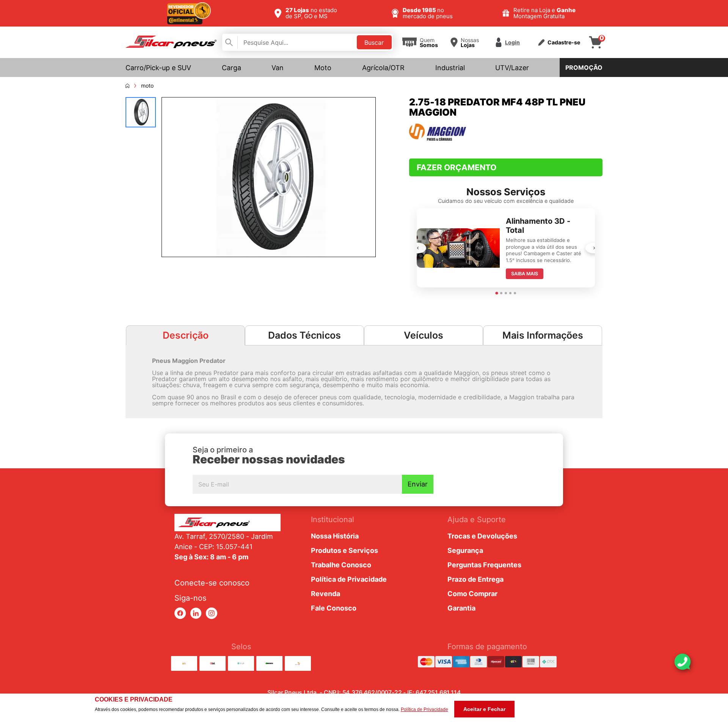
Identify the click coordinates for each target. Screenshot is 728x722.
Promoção (583, 67)
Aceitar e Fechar (484, 709)
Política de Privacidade (349, 579)
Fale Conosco (333, 608)
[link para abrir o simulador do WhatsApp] (682, 662)
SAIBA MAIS (524, 273)
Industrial (450, 68)
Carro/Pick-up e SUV (158, 68)
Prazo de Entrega (475, 579)
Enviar (418, 484)
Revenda (325, 594)
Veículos (423, 335)
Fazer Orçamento (456, 167)
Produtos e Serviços (344, 550)
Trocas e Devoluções (482, 536)
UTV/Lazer (512, 68)
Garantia (461, 608)
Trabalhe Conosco (341, 565)
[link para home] (171, 46)
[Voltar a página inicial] (127, 85)
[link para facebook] (180, 613)
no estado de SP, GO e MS (311, 13)
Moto (322, 68)
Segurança (465, 550)
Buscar (374, 42)
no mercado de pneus (428, 13)
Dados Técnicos (304, 335)
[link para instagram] (211, 613)
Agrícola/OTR (383, 68)
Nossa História (335, 536)
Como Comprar (472, 594)
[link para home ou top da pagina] (227, 522)
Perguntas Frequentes (484, 565)
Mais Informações (542, 335)
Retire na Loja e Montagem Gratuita (544, 13)
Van (277, 68)
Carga (231, 68)
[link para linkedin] (196, 613)
